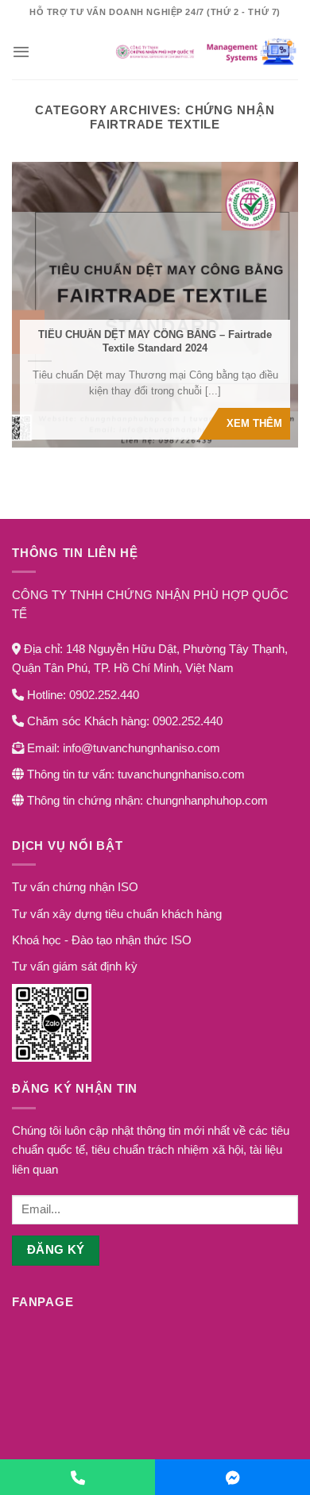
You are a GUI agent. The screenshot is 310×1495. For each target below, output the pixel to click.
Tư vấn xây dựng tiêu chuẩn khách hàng (117, 913)
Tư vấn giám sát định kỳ (75, 966)
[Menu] (21, 52)
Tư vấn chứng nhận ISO (75, 887)
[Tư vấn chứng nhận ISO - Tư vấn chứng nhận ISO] (155, 52)
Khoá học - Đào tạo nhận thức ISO (102, 940)
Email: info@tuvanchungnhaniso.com (122, 748)
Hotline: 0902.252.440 (81, 694)
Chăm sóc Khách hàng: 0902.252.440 (123, 721)
